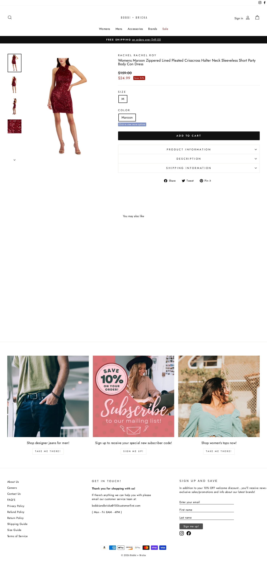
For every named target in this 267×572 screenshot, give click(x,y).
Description (189, 159)
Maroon (127, 117)
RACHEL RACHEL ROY (137, 55)
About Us (13, 482)
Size (122, 92)
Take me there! (48, 451)
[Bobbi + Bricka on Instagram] (181, 533)
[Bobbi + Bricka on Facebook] (189, 533)
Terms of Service (17, 536)
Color (124, 110)
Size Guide (14, 530)
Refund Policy (16, 512)
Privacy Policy (15, 506)
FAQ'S (11, 500)
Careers (12, 488)
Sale (165, 29)
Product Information (189, 149)
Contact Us (14, 494)
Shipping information (188, 168)
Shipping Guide (17, 524)
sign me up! (133, 451)
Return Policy (15, 518)
